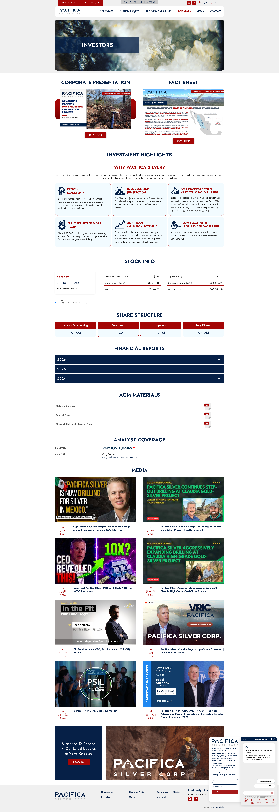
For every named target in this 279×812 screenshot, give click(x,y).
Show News (62, 303)
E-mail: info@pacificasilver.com (202, 790)
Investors (106, 796)
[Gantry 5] (69, 11)
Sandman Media (218, 807)
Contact (161, 796)
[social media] (189, 3)
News (132, 796)
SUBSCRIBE (78, 762)
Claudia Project (138, 792)
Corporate (107, 792)
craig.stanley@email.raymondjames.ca (119, 457)
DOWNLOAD (95, 135)
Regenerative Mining (168, 792)
